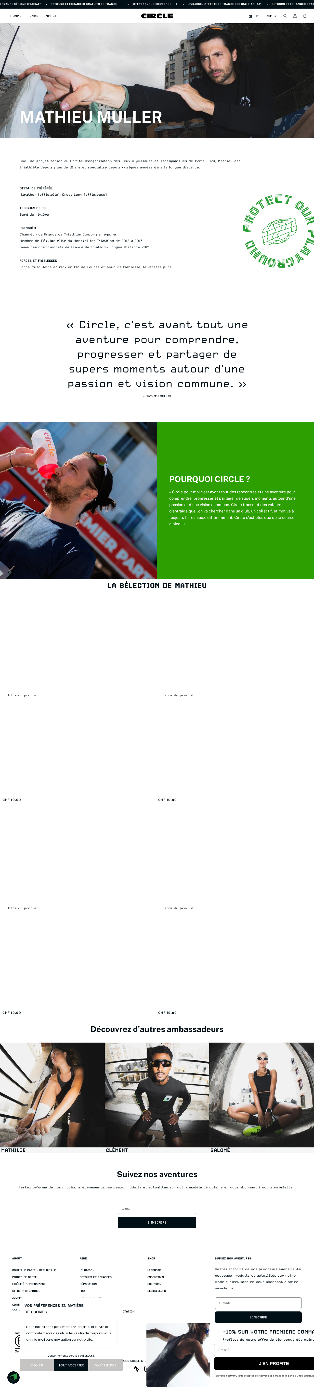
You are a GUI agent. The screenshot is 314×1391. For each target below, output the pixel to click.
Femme (32, 16)
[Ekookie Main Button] (13, 1377)
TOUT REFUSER (105, 1365)
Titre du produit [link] (22, 695)
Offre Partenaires (26, 1291)
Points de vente (24, 1277)
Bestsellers (156, 1291)
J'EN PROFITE (246, 1363)
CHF (269, 15)
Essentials (155, 1277)
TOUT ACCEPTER (71, 1365)
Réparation (88, 1284)
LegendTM (154, 1270)
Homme (16, 16)
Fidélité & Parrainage (29, 1284)
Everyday (154, 1284)
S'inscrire (157, 1222)
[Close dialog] (304, 1329)
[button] (16, 16)
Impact (50, 16)
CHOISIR (36, 1365)
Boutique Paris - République (34, 1270)
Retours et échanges (96, 1277)
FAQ (82, 1291)
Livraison (87, 1270)
